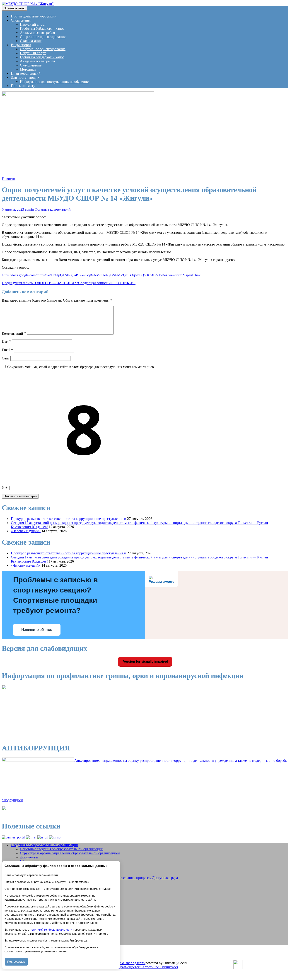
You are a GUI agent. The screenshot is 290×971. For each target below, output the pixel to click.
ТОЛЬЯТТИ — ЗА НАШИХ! (40, 283)
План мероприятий (26, 73)
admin (29, 209)
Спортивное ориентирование (42, 37)
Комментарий (14, 333)
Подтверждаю (16, 961)
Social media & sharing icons (124, 963)
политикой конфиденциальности (51, 929)
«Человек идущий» (26, 531)
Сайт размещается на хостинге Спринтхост (145, 967)
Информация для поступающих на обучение (54, 82)
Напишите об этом (37, 630)
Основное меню (14, 8)
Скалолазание (30, 41)
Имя (6, 341)
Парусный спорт (33, 24)
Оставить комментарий (53, 209)
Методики (28, 69)
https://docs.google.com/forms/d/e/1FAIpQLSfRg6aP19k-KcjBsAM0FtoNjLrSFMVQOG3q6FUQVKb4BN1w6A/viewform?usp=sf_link (101, 275)
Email (7, 350)
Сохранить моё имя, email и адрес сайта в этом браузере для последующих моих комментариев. (81, 367)
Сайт (6, 358)
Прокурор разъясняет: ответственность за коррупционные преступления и (68, 519)
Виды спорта (21, 45)
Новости (8, 179)
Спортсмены (21, 20)
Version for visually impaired (145, 661)
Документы (29, 857)
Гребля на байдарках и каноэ (42, 28)
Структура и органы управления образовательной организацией (70, 853)
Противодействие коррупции (33, 16)
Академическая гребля (37, 32)
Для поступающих (25, 77)
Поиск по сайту (23, 86)
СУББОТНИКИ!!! (106, 283)
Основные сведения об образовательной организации (61, 849)
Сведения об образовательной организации (44, 845)
